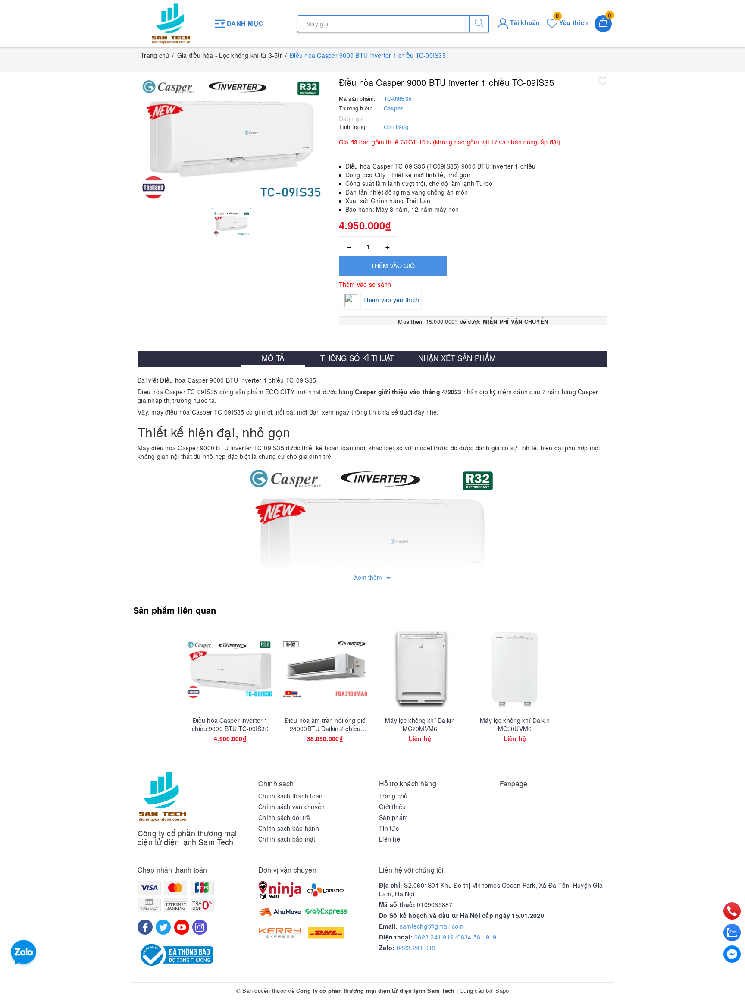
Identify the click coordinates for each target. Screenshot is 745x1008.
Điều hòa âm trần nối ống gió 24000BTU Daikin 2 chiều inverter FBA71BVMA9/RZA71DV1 (325, 724)
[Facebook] (145, 927)
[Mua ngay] (189, 669)
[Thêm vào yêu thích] (603, 80)
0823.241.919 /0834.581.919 (455, 937)
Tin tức (389, 828)
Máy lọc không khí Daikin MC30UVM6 (514, 724)
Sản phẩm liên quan (174, 610)
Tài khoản (524, 22)
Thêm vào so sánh (365, 284)
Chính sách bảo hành (288, 828)
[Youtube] (181, 927)
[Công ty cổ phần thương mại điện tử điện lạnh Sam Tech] (171, 23)
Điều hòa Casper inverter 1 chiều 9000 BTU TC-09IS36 (230, 724)
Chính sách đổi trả (284, 817)
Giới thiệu (392, 806)
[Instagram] (199, 927)
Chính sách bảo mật (287, 839)
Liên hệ (389, 839)
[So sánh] (270, 669)
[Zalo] (732, 932)
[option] (232, 138)
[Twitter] (163, 927)
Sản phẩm (393, 817)
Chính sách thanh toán (290, 795)
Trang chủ (393, 795)
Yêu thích (572, 22)
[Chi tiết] (379, 669)
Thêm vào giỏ (393, 265)
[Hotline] (732, 911)
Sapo (502, 990)
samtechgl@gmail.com (432, 926)
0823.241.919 (416, 947)
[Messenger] (732, 954)
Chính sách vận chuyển (291, 806)
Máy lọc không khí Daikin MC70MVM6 (419, 724)
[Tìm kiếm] (479, 23)
